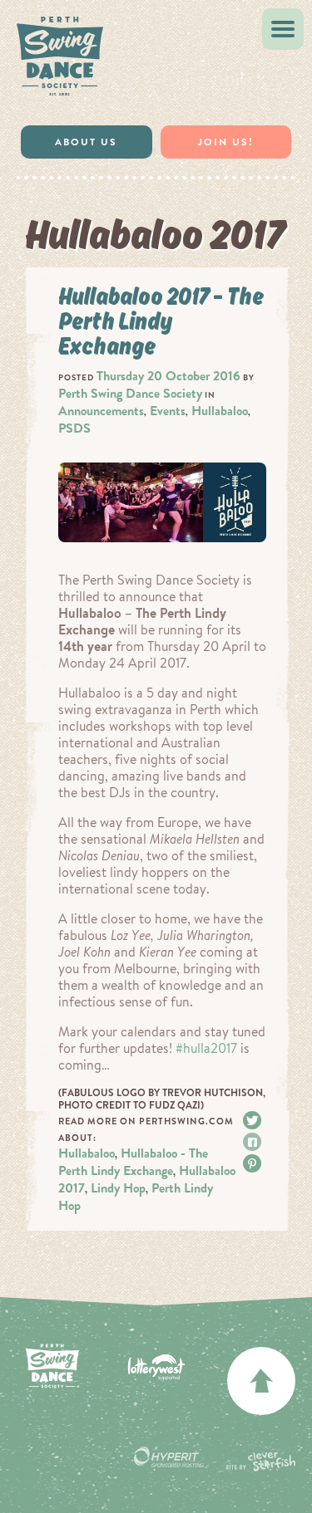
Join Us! (226, 142)
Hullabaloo (219, 410)
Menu (283, 29)
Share (254, 1142)
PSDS (74, 428)
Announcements (101, 410)
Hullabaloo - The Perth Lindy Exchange (133, 1161)
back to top (261, 1381)
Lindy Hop (118, 1188)
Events (168, 410)
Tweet (254, 1120)
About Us (86, 142)
